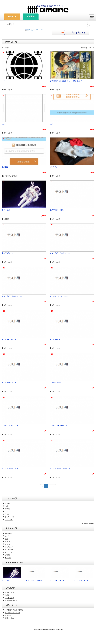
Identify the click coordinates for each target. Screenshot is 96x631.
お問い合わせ (9, 618)
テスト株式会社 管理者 (10, 176)
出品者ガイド (9, 595)
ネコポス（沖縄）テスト (11, 468)
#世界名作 (8, 533)
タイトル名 (6, 210)
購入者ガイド (9, 592)
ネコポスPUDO (55, 339)
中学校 (7, 509)
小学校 (7, 506)
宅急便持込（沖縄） (57, 210)
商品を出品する (78, 32)
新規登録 (31, 16)
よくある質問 (9, 598)
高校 (6, 511)
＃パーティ (9, 552)
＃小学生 (8, 536)
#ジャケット (9, 550)
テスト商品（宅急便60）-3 (60, 253)
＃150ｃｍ (8, 544)
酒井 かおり (7, 89)
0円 (93, 216)
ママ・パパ (9, 520)
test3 (51, 124)
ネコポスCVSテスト (9, 339)
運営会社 (8, 615)
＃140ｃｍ (8, 541)
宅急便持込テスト (8, 253)
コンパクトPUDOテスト (59, 425)
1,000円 (43, 86)
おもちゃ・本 (9, 517)
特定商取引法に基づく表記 (14, 610)
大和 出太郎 (55, 219)
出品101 (5, 167)
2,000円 (43, 216)
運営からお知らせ (11, 600)
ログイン (12, 16)
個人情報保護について (12, 613)
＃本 (6, 539)
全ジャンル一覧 (89, 523)
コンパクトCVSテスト (10, 425)
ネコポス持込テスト (9, 382)
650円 (92, 86)
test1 (3, 124)
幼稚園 (7, 503)
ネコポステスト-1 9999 (59, 296)
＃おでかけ (9, 547)
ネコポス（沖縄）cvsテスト (60, 468)
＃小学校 (8, 558)
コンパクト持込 (55, 382)
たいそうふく (55, 167)
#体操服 (7, 555)
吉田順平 (6, 219)
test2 (3, 81)
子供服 (7, 514)
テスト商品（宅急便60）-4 (12, 296)
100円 (44, 129)
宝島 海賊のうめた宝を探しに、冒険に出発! (66, 81)
